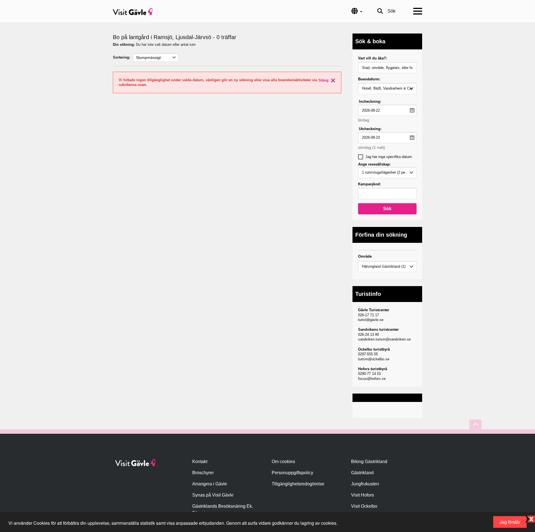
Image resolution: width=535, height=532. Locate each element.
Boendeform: (369, 79)
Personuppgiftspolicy (292, 472)
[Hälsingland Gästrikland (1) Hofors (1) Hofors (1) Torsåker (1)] (387, 266)
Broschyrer (203, 472)
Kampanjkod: (369, 184)
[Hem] (133, 11)
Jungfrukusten (365, 483)
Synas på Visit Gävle (213, 495)
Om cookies (283, 461)
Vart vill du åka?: (372, 58)
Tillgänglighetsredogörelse (298, 483)
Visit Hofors (362, 495)
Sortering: (121, 57)
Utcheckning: (370, 129)
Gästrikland (362, 472)
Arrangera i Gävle (209, 483)
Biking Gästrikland (369, 461)
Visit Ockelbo (364, 506)
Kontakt (199, 461)
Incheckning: (370, 101)
